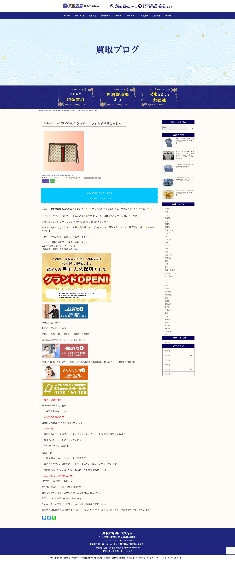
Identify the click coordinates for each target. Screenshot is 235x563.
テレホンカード (171, 273)
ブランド (45, 181)
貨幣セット (169, 257)
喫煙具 (167, 301)
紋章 (166, 285)
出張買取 (107, 558)
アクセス (130, 558)
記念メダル (169, 254)
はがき (167, 279)
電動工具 (168, 304)
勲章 (166, 282)
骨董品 (167, 288)
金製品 (167, 224)
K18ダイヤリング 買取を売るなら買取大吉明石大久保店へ (185, 192)
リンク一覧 (177, 558)
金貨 (166, 251)
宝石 (166, 221)
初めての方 (79, 15)
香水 (166, 316)
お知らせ (168, 331)
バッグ (167, 233)
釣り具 (167, 208)
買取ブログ (131, 15)
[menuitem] (67, 15)
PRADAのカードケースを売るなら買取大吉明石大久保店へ (185, 140)
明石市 (52, 181)
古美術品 (168, 291)
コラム (167, 334)
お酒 (166, 264)
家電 (166, 297)
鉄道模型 (168, 294)
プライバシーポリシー (154, 558)
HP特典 (118, 15)
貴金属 (167, 218)
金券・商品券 (170, 270)
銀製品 (167, 227)
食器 (166, 248)
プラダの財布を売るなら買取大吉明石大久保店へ (185, 165)
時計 (166, 242)
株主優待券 (169, 276)
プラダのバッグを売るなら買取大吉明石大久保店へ (185, 178)
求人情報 (142, 558)
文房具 (167, 307)
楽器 (166, 313)
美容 (166, 322)
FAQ (136, 558)
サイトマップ (167, 558)
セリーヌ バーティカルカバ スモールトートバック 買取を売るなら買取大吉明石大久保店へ (185, 154)
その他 (167, 328)
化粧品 (167, 319)
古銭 (166, 261)
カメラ (167, 245)
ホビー (167, 325)
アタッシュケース (171, 230)
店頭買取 (99, 558)
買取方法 (144, 15)
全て (166, 214)
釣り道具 (168, 310)
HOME (67, 15)
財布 (166, 236)
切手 (166, 267)
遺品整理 (122, 558)
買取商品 (92, 15)
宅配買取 (115, 558)
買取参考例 (105, 15)
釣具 (166, 211)
